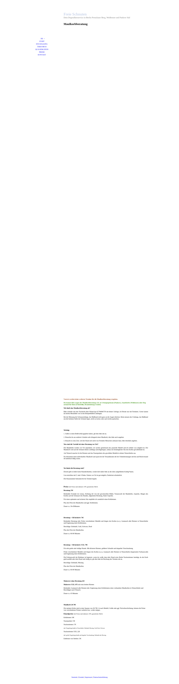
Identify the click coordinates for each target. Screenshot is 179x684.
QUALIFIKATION (41, 49)
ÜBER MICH (42, 47)
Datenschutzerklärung (100, 677)
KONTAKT (42, 55)
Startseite (74, 677)
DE (42, 38)
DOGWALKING (42, 44)
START (41, 41)
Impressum (88, 677)
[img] (41, 21)
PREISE (42, 52)
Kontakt (81, 677)
